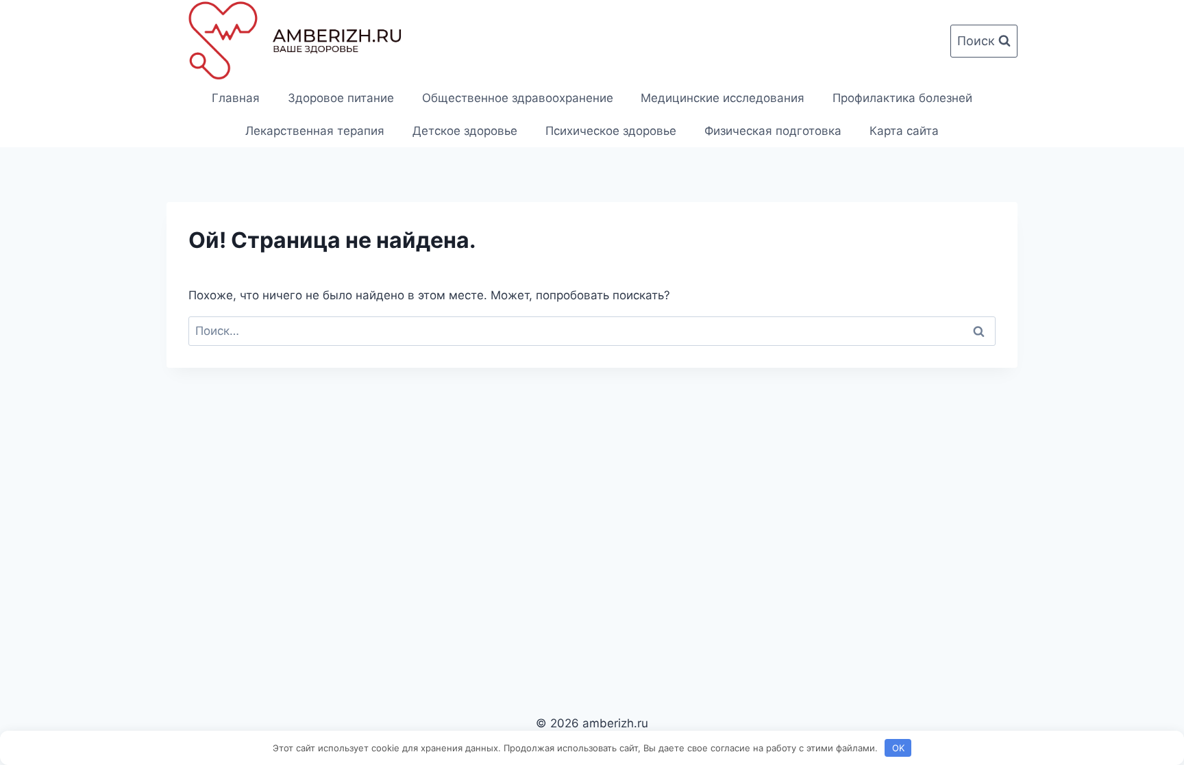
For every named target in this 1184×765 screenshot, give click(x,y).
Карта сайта (904, 131)
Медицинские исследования (722, 98)
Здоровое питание (341, 98)
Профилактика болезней (902, 98)
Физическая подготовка (772, 131)
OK (898, 747)
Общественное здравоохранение (517, 98)
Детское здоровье (464, 131)
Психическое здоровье (610, 131)
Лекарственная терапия (314, 131)
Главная (236, 98)
